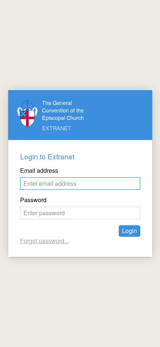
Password (33, 200)
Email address (39, 170)
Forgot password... (44, 240)
